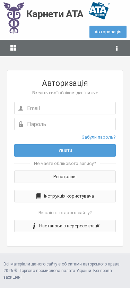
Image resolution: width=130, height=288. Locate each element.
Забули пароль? (99, 137)
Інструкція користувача (69, 196)
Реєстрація (65, 176)
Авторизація (108, 31)
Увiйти (65, 150)
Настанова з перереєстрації (69, 225)
